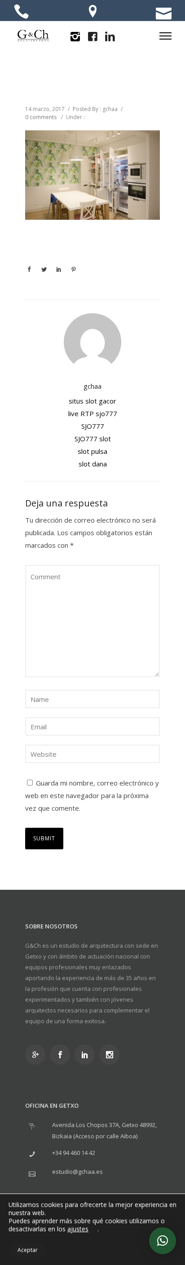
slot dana (93, 463)
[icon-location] (93, 12)
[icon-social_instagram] (111, 1054)
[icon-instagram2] (75, 37)
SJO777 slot (93, 438)
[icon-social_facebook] (62, 1054)
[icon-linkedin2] (110, 37)
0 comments (41, 117)
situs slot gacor (92, 400)
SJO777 (92, 426)
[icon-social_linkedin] (87, 1054)
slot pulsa (92, 451)
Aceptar (28, 1250)
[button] (162, 1240)
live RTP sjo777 (92, 413)
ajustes (77, 1229)
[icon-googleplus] (37, 1054)
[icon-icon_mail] (164, 12)
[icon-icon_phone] (21, 12)
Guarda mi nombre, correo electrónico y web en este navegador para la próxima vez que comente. (92, 795)
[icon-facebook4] (92, 37)
